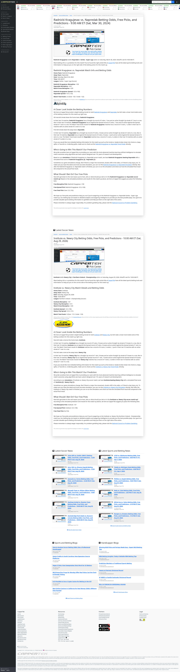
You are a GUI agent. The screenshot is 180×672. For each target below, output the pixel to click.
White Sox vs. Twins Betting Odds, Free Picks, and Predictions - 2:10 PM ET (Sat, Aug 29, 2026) (127, 504)
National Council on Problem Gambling (124, 203)
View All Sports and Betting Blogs (75, 598)
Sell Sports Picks (22, 639)
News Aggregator (7, 44)
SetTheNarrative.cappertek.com (107, 566)
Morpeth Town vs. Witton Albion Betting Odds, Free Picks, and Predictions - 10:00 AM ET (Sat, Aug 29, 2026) (81, 492)
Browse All (5, 52)
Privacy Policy (143, 615)
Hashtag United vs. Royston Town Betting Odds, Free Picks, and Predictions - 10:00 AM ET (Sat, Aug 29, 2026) (80, 505)
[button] (177, 2)
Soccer (71, 15)
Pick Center (6, 14)
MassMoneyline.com (104, 552)
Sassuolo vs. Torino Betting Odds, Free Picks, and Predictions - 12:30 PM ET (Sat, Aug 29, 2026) (81, 481)
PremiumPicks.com (77, 317)
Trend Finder (6, 38)
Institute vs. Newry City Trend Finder (107, 367)
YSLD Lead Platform (63, 634)
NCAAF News (117, 462)
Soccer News (56, 27)
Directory (5, 25)
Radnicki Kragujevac (100, 112)
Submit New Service (63, 622)
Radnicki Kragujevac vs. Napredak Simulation (117, 165)
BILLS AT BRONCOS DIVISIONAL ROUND (112, 584)
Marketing (61, 615)
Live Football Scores (104, 617)
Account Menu (7, 9)
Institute (97, 335)
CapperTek (55, 15)
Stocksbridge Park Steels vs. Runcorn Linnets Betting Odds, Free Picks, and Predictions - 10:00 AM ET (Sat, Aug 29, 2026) (80, 519)
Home (19, 614)
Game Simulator (7, 40)
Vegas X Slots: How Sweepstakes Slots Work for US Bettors (72, 565)
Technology (61, 614)
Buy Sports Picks (22, 637)
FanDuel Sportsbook (104, 615)
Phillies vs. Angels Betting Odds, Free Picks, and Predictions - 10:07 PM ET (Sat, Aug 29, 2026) (127, 481)
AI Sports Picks (103, 619)
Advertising (61, 617)
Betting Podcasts (7, 47)
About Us (20, 636)
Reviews (20, 622)
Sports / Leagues (7, 16)
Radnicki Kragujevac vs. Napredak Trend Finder (111, 144)
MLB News (116, 486)
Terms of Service (143, 614)
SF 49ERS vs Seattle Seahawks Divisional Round (115, 577)
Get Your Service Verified (64, 620)
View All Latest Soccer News (74, 530)
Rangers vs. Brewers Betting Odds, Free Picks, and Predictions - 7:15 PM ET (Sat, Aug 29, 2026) (127, 516)
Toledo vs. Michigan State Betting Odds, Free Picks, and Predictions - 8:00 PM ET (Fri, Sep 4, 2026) (127, 469)
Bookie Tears (6, 31)
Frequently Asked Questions (65, 629)
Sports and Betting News (63, 15)
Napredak (113, 112)
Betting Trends (7, 36)
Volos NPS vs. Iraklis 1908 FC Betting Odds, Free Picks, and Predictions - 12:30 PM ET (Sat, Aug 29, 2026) (81, 458)
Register (3, 670)
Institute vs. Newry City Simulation (114, 387)
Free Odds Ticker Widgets (65, 631)
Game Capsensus (7, 42)
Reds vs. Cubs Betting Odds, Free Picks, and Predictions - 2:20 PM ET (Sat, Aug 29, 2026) (128, 492)
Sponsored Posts (62, 619)
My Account (6, 7)
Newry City (106, 335)
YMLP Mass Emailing (63, 636)
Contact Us (20, 641)
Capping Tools (21, 624)
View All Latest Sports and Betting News (121, 525)
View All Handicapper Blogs (121, 592)
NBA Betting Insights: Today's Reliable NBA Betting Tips (118, 556)
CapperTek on (62, 637)
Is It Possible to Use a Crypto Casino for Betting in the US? (72, 581)
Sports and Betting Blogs (64, 626)
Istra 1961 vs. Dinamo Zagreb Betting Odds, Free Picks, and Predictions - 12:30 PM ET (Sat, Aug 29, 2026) (81, 469)
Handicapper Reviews (8, 27)
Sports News (6, 18)
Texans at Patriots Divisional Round (111, 570)
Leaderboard (6, 23)
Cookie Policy (142, 617)
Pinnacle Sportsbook (104, 614)
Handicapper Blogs (63, 627)
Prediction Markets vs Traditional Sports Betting (115, 563)
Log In (7, 670)
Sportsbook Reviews (8, 29)
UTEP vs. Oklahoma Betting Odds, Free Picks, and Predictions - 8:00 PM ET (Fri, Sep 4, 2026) (127, 458)
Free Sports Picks (62, 632)
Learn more (86, 208)
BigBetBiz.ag (82, 99)
